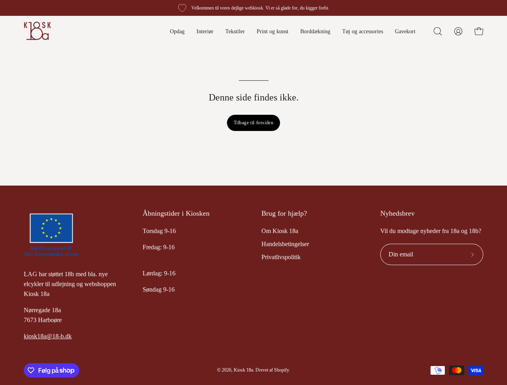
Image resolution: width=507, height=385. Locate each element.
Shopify (281, 370)
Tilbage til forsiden (254, 122)
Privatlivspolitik (281, 257)
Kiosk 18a (243, 370)
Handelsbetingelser (285, 244)
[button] (437, 31)
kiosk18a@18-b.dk (48, 336)
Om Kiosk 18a (279, 231)
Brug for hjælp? (284, 213)
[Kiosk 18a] (37, 31)
